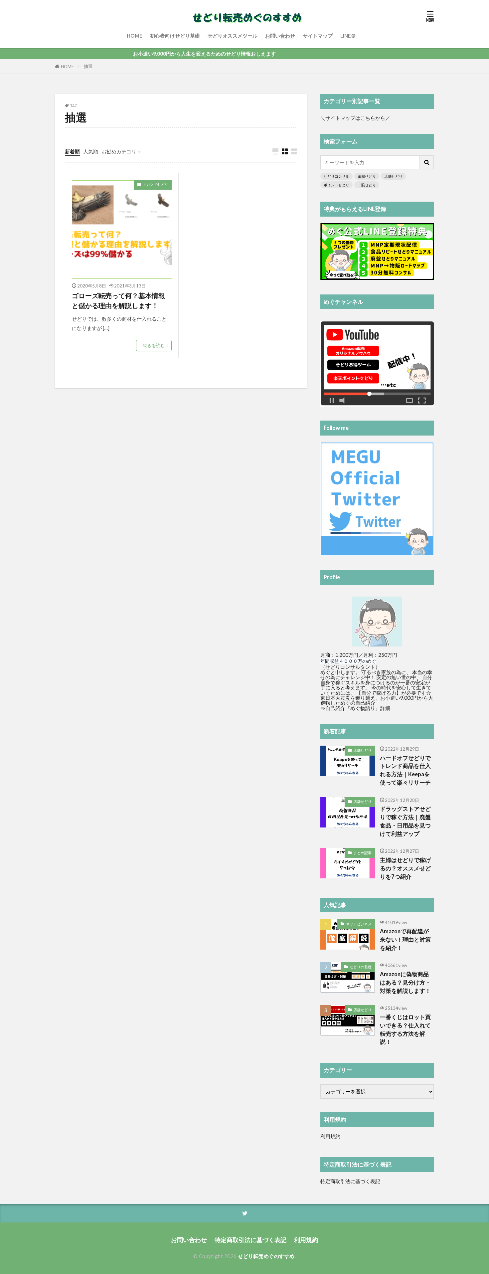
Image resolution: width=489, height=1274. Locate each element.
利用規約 (330, 1136)
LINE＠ (348, 36)
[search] (426, 162)
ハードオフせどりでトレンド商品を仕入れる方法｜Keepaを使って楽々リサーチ (405, 770)
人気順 (90, 151)
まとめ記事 (362, 852)
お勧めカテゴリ (118, 151)
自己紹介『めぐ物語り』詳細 (357, 708)
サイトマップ (318, 36)
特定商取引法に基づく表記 (350, 1181)
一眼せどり (367, 185)
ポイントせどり (336, 185)
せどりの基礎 (361, 967)
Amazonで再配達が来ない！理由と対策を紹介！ (405, 939)
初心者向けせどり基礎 (175, 36)
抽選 (88, 66)
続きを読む (154, 345)
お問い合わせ (280, 36)
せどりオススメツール (232, 36)
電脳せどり (367, 176)
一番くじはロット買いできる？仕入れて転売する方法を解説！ (405, 1029)
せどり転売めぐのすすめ (266, 1256)
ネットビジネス (359, 924)
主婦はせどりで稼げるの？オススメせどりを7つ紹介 (405, 868)
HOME (134, 36)
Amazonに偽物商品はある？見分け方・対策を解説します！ (405, 982)
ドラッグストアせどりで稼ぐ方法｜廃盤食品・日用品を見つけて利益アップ (405, 821)
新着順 (72, 151)
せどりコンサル (336, 176)
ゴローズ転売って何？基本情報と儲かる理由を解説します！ (118, 300)
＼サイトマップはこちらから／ (355, 118)
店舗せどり (393, 176)
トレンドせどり (155, 184)
